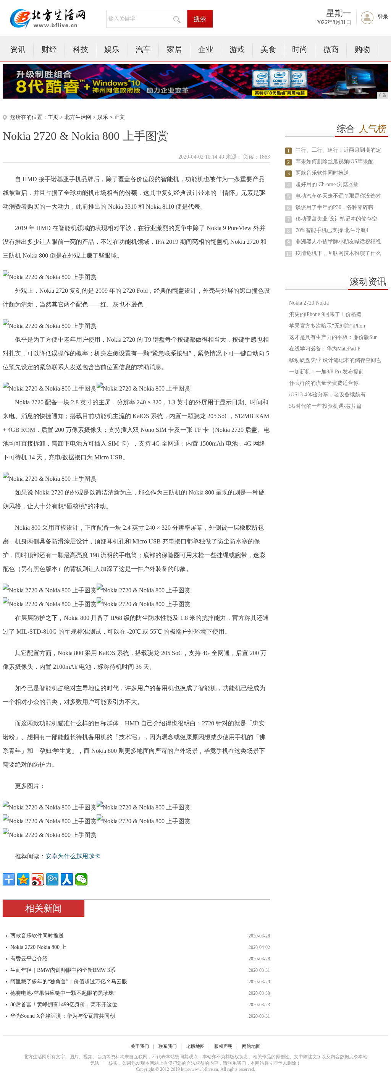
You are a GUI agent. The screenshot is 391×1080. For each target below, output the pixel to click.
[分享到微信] (81, 879)
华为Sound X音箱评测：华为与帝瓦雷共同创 (62, 1016)
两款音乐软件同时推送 (37, 936)
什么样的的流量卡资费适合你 (324, 383)
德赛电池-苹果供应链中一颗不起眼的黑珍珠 (62, 993)
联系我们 (167, 1046)
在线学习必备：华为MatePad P (324, 349)
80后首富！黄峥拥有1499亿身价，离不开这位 (63, 1004)
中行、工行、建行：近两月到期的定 (338, 150)
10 (288, 254)
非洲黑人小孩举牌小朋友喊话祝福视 (338, 242)
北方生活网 (78, 117)
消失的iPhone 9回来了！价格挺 (325, 314)
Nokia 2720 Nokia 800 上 (38, 947)
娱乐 (112, 49)
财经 (49, 49)
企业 (205, 49)
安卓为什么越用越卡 (72, 856)
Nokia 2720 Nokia (309, 303)
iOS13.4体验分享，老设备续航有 (327, 394)
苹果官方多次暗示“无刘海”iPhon (327, 326)
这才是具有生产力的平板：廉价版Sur (333, 337)
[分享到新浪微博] (38, 879)
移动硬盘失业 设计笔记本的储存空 (336, 219)
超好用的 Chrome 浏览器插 (327, 184)
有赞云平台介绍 (29, 959)
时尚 (299, 49)
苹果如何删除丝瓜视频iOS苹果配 (334, 161)
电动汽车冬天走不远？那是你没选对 (338, 196)
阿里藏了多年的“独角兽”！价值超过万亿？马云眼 (68, 981)
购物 (362, 49)
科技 (80, 49)
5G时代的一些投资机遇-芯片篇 (325, 406)
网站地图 (251, 1046)
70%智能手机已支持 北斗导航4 (332, 230)
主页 (53, 117)
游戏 (237, 49)
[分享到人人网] (67, 879)
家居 (174, 49)
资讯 (18, 49)
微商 (331, 49)
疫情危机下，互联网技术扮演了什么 (338, 253)
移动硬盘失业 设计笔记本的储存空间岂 (335, 360)
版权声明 (223, 1046)
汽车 (143, 49)
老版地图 (195, 1046)
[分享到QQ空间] (23, 879)
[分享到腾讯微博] (52, 879)
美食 (268, 49)
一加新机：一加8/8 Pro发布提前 (326, 372)
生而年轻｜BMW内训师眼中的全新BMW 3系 (62, 970)
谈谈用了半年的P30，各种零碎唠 (334, 207)
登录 (383, 17)
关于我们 (140, 1046)
